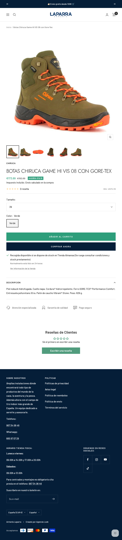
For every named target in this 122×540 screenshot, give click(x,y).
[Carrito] (114, 14)
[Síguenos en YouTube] (105, 459)
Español (33, 512)
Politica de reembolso (56, 395)
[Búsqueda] (14, 14)
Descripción (13, 282)
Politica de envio (53, 401)
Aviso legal (50, 389)
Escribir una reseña (61, 350)
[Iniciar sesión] (107, 14)
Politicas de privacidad (57, 383)
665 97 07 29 (12, 438)
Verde (12, 223)
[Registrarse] (53, 499)
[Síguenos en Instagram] (96, 459)
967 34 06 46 (12, 425)
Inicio (8, 27)
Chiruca (11, 163)
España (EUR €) (15, 512)
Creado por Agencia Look (37, 522)
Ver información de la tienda (22, 268)
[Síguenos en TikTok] (87, 468)
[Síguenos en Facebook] (87, 459)
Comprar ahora (61, 246)
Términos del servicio (56, 407)
